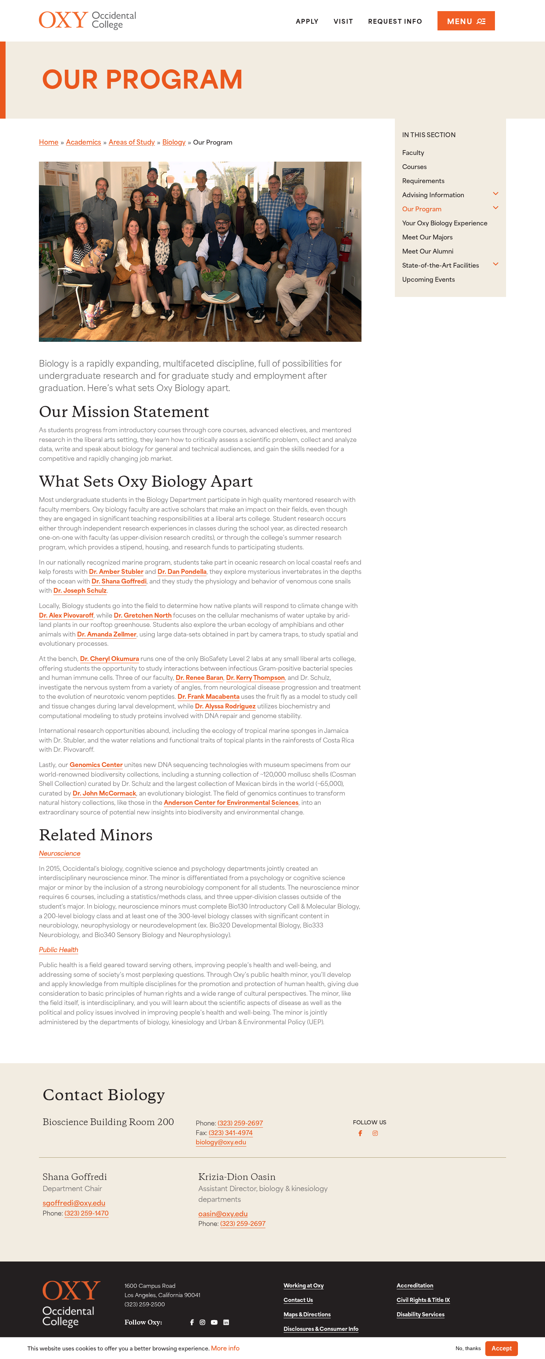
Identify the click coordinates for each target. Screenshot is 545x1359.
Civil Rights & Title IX (423, 1299)
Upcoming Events (428, 279)
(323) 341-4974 (231, 1132)
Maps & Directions (307, 1314)
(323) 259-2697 (240, 1122)
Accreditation (415, 1285)
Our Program (422, 208)
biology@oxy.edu (221, 1141)
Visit (343, 20)
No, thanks (468, 1348)
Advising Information (433, 194)
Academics (83, 141)
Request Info (395, 20)
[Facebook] (360, 1133)
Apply (307, 20)
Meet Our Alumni (427, 251)
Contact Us (298, 1299)
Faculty (413, 152)
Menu (460, 20)
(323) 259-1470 (87, 1212)
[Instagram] (375, 1133)
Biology (174, 141)
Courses (414, 166)
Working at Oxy (304, 1285)
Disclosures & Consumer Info (321, 1328)
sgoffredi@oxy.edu (74, 1202)
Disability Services (421, 1314)
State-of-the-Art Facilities (440, 265)
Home (49, 141)
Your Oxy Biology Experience (445, 222)
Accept (502, 1348)
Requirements (423, 180)
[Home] (114, 20)
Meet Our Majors (427, 236)
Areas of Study (132, 141)
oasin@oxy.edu (223, 1213)
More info (225, 1347)
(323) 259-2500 (145, 1304)
